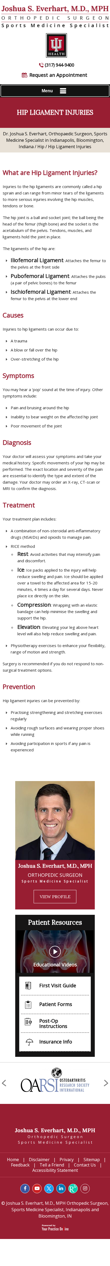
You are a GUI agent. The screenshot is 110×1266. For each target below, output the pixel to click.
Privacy (67, 1159)
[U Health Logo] (55, 43)
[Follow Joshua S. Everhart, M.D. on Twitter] (49, 1188)
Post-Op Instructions (53, 1023)
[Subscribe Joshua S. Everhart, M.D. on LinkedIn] (61, 1188)
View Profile (55, 896)
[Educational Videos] (55, 951)
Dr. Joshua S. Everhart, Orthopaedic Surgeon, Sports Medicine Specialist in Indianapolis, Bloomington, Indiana (55, 140)
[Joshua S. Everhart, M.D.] (55, 1136)
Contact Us (85, 1165)
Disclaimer (39, 1159)
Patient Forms (55, 1004)
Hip (40, 147)
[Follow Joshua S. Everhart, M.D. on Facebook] (25, 1188)
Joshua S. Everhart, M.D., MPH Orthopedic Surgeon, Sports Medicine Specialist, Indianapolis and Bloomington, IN (57, 1209)
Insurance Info (55, 1041)
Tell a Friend (52, 1165)
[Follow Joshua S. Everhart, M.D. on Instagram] (85, 1188)
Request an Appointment (58, 75)
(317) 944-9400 (59, 65)
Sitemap (92, 1159)
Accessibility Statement (55, 1170)
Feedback (20, 1165)
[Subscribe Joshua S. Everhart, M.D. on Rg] (73, 1188)
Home (13, 1159)
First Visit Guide (57, 985)
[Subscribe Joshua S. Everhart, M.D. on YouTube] (37, 1188)
